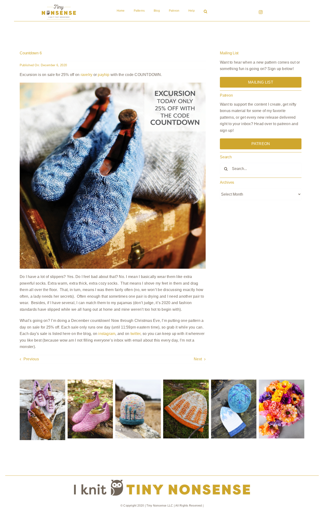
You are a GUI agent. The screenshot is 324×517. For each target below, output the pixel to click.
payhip (103, 75)
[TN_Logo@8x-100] (59, 5)
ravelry (87, 75)
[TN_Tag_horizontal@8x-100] (162, 477)
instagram (106, 334)
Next (198, 359)
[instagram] (261, 12)
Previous (31, 359)
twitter (135, 334)
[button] (205, 11)
